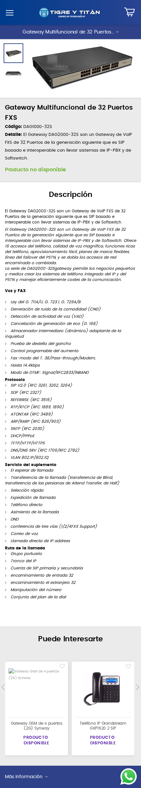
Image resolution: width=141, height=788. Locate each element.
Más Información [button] (24, 777)
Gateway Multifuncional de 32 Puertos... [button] (68, 32)
